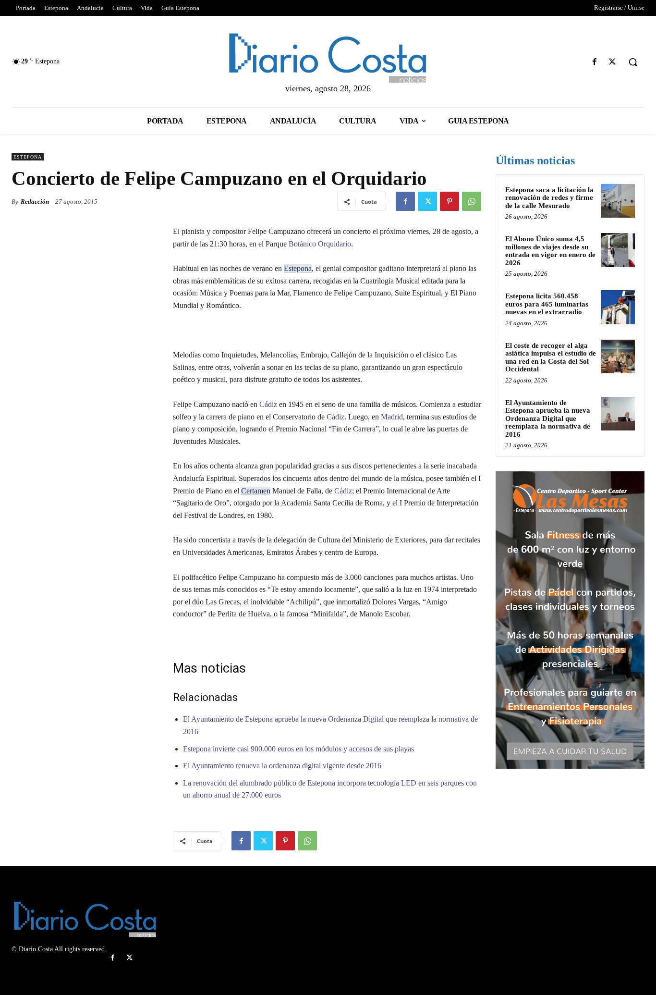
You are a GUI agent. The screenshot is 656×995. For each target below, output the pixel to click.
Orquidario (333, 244)
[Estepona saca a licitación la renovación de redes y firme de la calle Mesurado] (618, 201)
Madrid (392, 417)
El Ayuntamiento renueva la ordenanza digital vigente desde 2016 (282, 766)
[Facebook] (594, 62)
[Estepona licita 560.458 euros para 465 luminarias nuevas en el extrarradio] (618, 307)
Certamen (255, 491)
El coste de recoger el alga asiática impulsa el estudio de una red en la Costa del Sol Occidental (550, 357)
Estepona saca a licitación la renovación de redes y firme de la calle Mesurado (549, 197)
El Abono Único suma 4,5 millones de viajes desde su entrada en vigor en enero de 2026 (550, 251)
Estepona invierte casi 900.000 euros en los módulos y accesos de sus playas (298, 749)
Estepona (27, 157)
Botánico (301, 244)
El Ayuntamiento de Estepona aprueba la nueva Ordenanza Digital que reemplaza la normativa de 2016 (547, 418)
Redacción (35, 201)
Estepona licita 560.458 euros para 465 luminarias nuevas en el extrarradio (546, 304)
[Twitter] (612, 62)
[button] (632, 62)
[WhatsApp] (471, 201)
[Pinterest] (449, 201)
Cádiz (267, 404)
